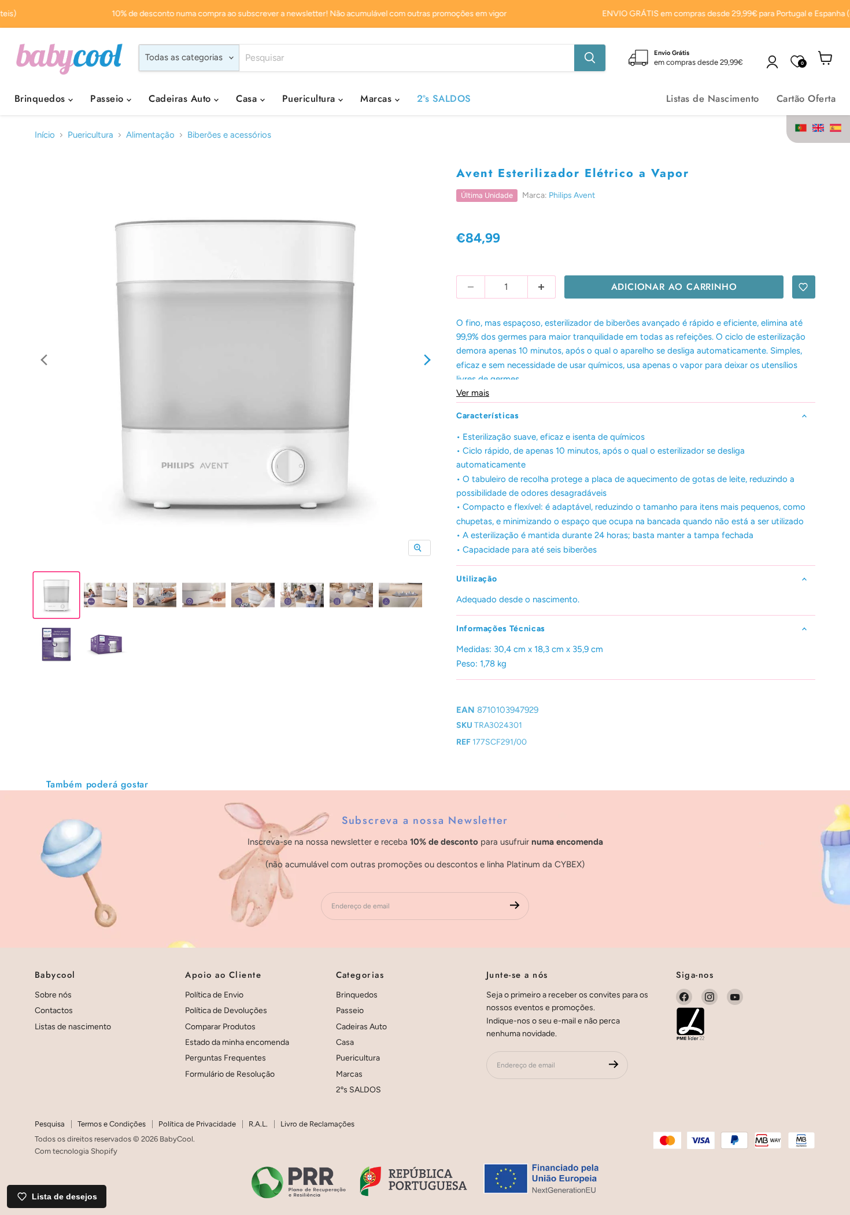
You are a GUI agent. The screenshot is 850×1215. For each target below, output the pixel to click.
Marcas (377, 98)
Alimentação (150, 135)
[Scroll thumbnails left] (44, 361)
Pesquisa (50, 1124)
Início (45, 135)
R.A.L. (258, 1124)
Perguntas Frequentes (225, 1058)
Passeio (108, 98)
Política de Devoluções (226, 1010)
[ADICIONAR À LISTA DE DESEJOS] (803, 287)
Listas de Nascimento (712, 98)
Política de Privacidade (197, 1124)
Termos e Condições (111, 1124)
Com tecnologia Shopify (76, 1151)
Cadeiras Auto (181, 98)
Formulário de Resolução (230, 1074)
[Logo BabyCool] (69, 57)
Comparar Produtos (220, 1027)
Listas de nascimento (73, 1027)
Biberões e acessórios (229, 135)
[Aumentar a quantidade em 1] (542, 287)
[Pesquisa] (589, 58)
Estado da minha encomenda (237, 1042)
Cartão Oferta (806, 98)
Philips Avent (572, 195)
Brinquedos (41, 98)
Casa (248, 98)
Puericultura (310, 98)
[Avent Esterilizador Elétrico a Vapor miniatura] (56, 595)
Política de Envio (214, 995)
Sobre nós (53, 995)
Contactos (54, 1010)
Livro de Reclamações (317, 1124)
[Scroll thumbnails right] (427, 361)
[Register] (515, 906)
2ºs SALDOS (444, 98)
